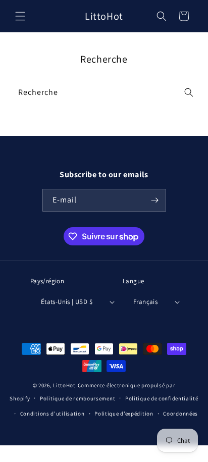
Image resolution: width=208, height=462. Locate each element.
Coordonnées (180, 413)
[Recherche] (189, 92)
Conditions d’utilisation (52, 413)
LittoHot (64, 385)
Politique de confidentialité (161, 398)
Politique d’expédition (123, 413)
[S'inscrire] (155, 200)
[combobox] (104, 92)
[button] (20, 16)
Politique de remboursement (77, 398)
